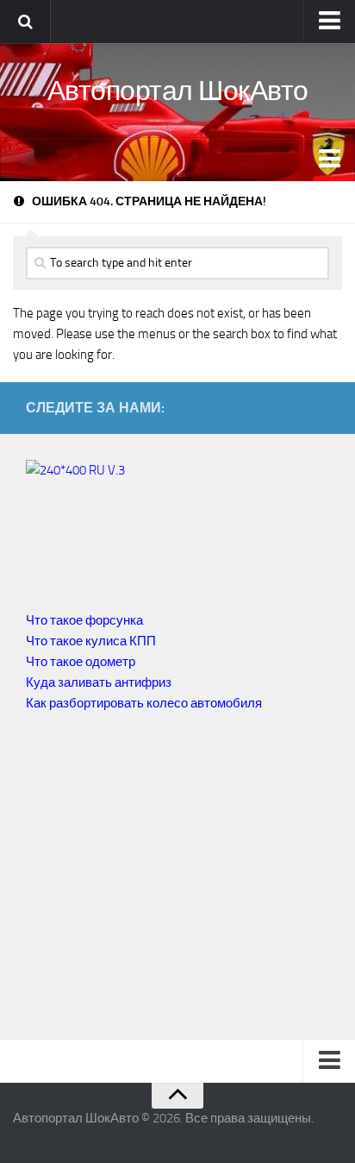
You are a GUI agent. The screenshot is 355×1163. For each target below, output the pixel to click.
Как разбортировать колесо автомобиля (144, 703)
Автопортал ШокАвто (177, 90)
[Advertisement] (170, 877)
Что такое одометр (80, 662)
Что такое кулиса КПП (91, 641)
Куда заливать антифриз (98, 682)
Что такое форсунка (84, 620)
